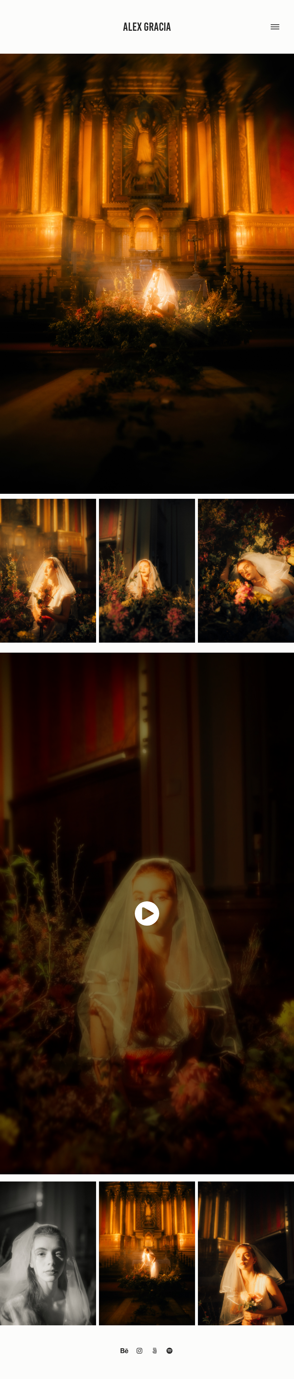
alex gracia (147, 26)
